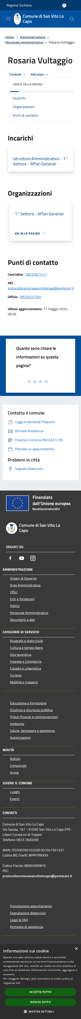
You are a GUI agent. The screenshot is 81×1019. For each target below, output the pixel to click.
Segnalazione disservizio (28, 913)
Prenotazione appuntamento (31, 906)
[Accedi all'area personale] (64, 5)
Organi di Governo (23, 578)
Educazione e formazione (28, 703)
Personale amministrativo (24, 42)
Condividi (15, 74)
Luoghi (15, 791)
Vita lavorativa (20, 654)
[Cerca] (72, 19)
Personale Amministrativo (29, 612)
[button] (40, 1011)
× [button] (76, 948)
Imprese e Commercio (25, 661)
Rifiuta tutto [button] (40, 1002)
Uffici (13, 592)
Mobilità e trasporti (24, 682)
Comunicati (18, 765)
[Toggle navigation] (8, 18)
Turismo (16, 675)
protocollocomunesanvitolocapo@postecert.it (41, 288)
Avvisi (14, 772)
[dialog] (40, 981)
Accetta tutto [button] (40, 992)
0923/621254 (30, 296)
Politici (15, 605)
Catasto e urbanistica (25, 668)
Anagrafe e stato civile (26, 640)
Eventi (14, 798)
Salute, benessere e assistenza (32, 730)
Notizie (15, 758)
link (18, 983)
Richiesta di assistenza (26, 926)
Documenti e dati (22, 619)
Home (9, 37)
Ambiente (17, 723)
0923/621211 (36, 274)
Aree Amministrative (25, 585)
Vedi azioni (37, 74)
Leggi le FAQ (19, 919)
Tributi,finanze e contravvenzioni (34, 716)
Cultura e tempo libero (26, 647)
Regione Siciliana (19, 5)
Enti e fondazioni (22, 599)
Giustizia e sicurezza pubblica (31, 710)
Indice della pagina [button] (27, 84)
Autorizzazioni (20, 737)
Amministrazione (32, 37)
